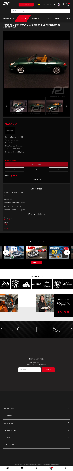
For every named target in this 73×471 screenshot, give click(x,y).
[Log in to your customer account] (63, 4)
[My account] (65, 468)
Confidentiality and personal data (35, 464)
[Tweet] (14, 176)
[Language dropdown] (59, 4)
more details (36, 179)
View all (36, 262)
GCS (24, 464)
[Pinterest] (16, 176)
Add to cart (36, 164)
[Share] (11, 176)
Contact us (25, 4)
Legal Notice (18, 464)
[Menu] (22, 468)
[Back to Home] (7, 468)
